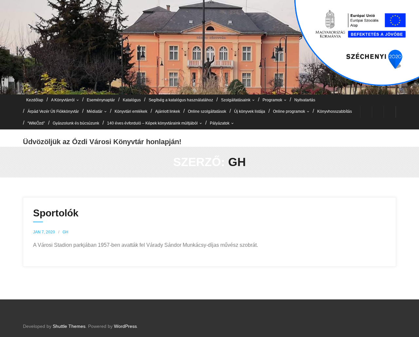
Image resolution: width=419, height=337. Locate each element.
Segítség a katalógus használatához (181, 100)
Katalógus (132, 100)
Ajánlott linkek (167, 111)
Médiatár (94, 111)
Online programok (289, 111)
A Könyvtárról (63, 100)
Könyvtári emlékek (131, 111)
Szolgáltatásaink (235, 100)
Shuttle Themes (69, 326)
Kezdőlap (34, 100)
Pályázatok (219, 123)
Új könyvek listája (249, 111)
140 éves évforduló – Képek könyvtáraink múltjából (152, 123)
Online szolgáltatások (207, 111)
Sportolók (56, 213)
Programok (272, 100)
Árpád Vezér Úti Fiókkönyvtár (53, 111)
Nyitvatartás (304, 100)
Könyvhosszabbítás (334, 111)
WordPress (125, 326)
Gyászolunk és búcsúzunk (76, 123)
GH (65, 232)
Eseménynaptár (101, 100)
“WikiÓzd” (36, 123)
